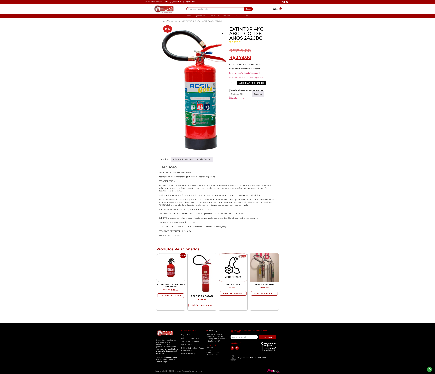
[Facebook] (283, 2)
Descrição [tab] (164, 159)
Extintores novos (175, 21)
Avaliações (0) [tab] (203, 159)
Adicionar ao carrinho (251, 83)
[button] (222, 34)
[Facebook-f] (232, 348)
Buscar (248, 9)
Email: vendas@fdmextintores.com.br (245, 73)
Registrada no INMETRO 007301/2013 (252, 358)
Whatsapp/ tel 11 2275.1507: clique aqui (246, 77)
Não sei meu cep (236, 98)
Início (189, 16)
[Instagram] (287, 2)
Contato (245, 16)
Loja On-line (214, 16)
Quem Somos (200, 16)
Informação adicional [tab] (183, 159)
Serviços (226, 16)
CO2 (235, 16)
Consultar (258, 94)
